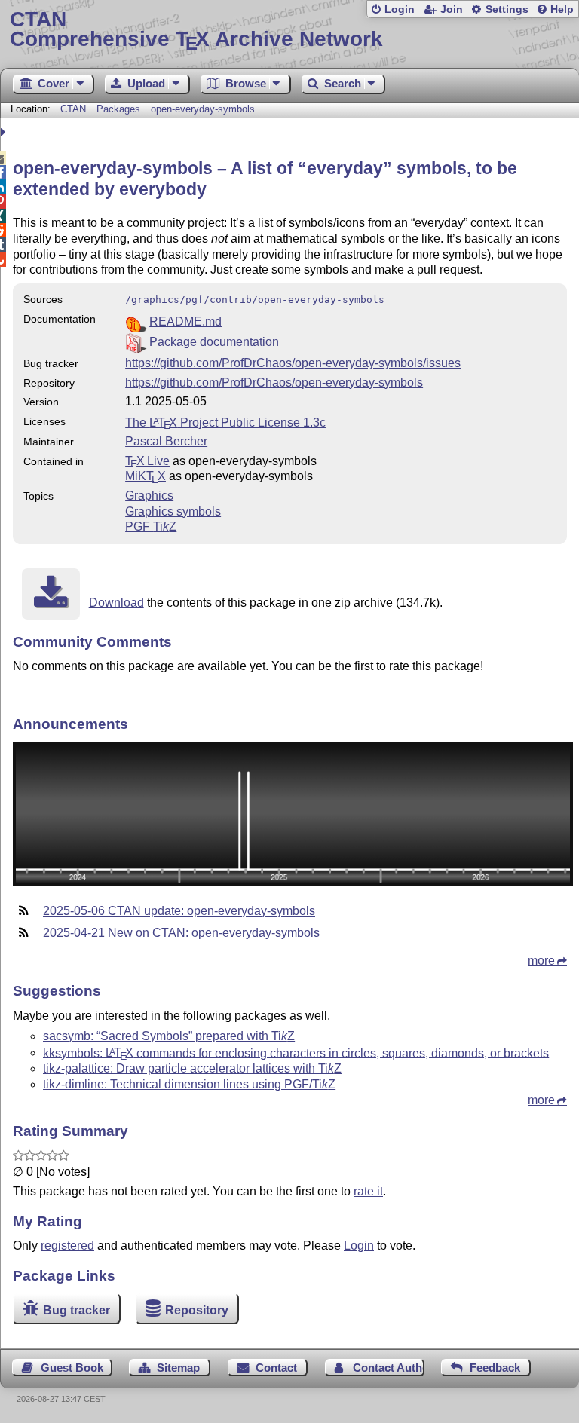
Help (562, 9)
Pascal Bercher (166, 441)
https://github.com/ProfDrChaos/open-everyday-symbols (274, 382)
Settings (507, 9)
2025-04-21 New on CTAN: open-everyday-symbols (181, 932)
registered (67, 1245)
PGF (150, 526)
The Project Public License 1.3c (225, 422)
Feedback (495, 1367)
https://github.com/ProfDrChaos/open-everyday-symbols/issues (293, 363)
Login (399, 9)
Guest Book (72, 1367)
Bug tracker (76, 1310)
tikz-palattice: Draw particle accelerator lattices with (192, 1068)
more (541, 960)
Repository (196, 1310)
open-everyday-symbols (203, 109)
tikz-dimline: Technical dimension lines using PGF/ (189, 1084)
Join (451, 9)
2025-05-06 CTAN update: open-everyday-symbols (179, 910)
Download (116, 602)
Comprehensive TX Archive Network (196, 30)
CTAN (73, 109)
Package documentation (214, 341)
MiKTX (145, 476)
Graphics (149, 495)
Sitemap (178, 1367)
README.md (185, 321)
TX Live (147, 460)
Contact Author (388, 1367)
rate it (368, 1191)
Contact (276, 1367)
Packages (119, 109)
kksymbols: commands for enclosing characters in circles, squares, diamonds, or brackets (296, 1052)
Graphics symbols (173, 511)
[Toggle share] (5, 132)
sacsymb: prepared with (169, 1036)
